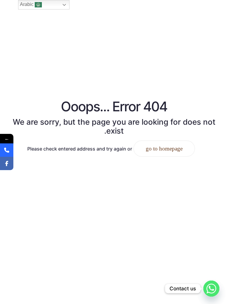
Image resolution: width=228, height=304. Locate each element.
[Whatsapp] (211, 289)
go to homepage (164, 148)
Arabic (27, 4)
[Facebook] (6, 163)
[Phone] (6, 150)
